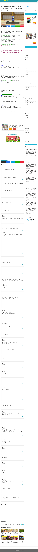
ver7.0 (26, 74)
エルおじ (27, 68)
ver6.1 (26, 100)
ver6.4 (26, 85)
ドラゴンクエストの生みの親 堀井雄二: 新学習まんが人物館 (34, 18)
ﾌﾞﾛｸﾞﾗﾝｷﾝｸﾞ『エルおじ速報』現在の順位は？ (12, 134)
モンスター (27, 113)
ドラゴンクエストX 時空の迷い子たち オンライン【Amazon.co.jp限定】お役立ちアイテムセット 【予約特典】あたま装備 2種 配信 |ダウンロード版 (16, 125)
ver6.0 (26, 104)
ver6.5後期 (27, 76)
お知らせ (27, 141)
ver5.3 (26, 119)
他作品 (26, 115)
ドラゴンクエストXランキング (31, 220)
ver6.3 (26, 89)
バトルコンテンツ (28, 87)
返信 (22, 179)
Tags (34, 149)
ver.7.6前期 (27, 61)
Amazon (34, 22)
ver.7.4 (26, 55)
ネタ (26, 126)
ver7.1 (26, 70)
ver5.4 (26, 117)
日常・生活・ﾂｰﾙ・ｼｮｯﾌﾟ (29, 102)
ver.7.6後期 (27, 57)
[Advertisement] (12, 150)
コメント (2, 509)
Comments (27, 149)
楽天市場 (34, 23)
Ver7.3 (26, 59)
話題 (26, 72)
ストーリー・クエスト (28, 83)
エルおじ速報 (4, 1)
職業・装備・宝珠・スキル (29, 98)
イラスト (27, 132)
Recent (31, 149)
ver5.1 (26, 130)
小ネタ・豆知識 (28, 128)
